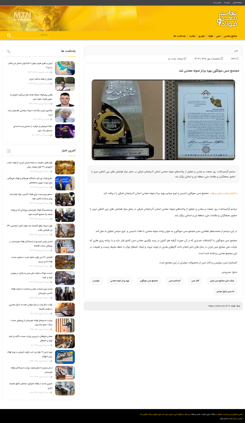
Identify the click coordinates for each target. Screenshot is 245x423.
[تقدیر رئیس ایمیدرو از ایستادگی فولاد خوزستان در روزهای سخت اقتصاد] (65, 246)
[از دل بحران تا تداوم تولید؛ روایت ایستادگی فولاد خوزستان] (65, 373)
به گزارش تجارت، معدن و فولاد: (223, 193)
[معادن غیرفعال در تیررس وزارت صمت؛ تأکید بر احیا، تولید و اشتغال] (65, 341)
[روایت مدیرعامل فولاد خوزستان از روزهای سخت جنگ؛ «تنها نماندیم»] (65, 325)
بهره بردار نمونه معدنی (119, 281)
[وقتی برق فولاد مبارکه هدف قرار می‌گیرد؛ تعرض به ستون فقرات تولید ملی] (65, 99)
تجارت (192, 36)
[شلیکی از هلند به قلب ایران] (65, 84)
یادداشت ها (180, 36)
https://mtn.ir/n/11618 (219, 306)
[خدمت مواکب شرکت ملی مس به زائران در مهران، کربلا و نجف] (65, 278)
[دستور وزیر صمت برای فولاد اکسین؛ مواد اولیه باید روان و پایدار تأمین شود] (65, 199)
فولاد (210, 36)
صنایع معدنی (230, 36)
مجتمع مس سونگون (149, 281)
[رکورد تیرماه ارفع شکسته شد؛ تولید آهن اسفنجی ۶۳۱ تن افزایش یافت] (65, 230)
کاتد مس (195, 281)
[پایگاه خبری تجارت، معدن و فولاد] (227, 18)
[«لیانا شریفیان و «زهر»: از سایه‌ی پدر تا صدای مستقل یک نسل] (65, 131)
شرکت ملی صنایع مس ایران (222, 281)
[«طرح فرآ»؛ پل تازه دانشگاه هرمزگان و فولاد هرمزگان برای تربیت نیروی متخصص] (65, 183)
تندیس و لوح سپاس (225, 291)
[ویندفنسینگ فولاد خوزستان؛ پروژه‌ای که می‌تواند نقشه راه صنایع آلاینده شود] (65, 215)
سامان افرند (224, 418)
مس (218, 36)
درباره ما (227, 2)
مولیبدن (96, 281)
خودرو (202, 36)
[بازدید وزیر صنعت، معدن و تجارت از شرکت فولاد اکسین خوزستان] (65, 294)
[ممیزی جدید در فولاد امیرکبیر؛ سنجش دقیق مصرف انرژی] (65, 388)
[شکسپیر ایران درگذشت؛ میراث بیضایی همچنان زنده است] (65, 115)
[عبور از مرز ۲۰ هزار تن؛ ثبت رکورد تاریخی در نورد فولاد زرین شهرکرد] (65, 357)
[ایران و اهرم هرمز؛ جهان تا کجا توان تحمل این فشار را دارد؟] (65, 68)
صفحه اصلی (237, 2)
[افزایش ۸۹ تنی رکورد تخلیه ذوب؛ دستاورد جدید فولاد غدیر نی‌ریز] (65, 262)
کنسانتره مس (174, 281)
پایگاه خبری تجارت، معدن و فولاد (203, 414)
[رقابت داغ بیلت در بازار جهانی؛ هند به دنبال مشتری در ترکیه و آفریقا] (65, 309)
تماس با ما (217, 2)
